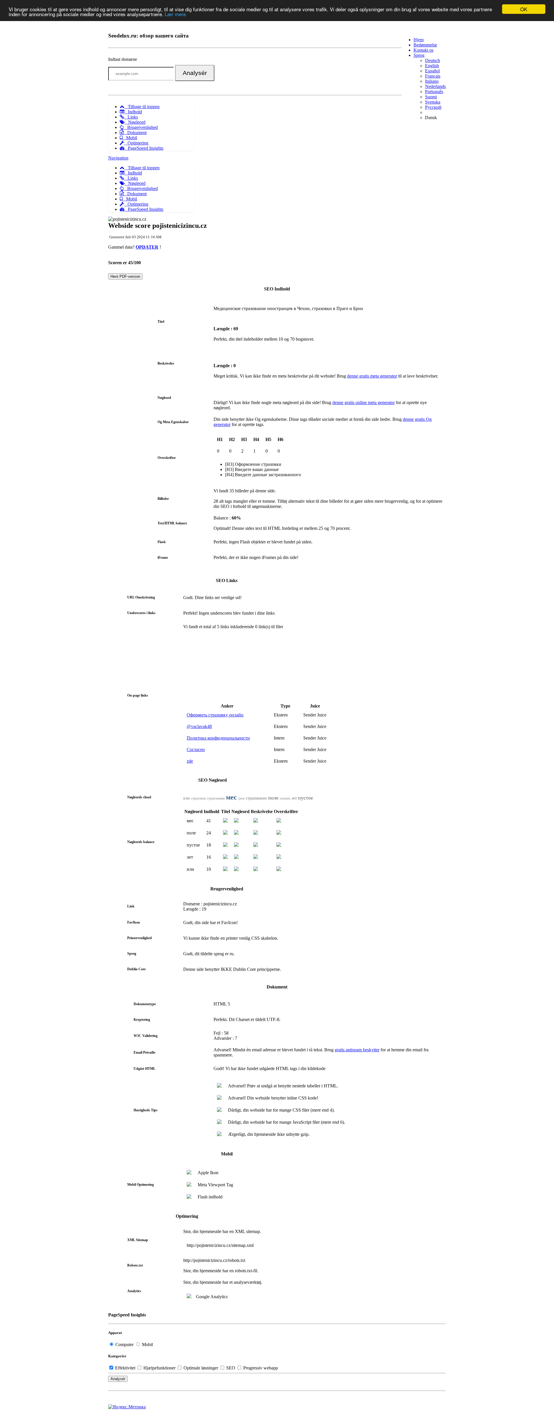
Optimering (136, 142)
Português (434, 91)
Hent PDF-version (125, 276)
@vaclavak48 (199, 726)
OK (523, 9)
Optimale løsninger (200, 1367)
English (432, 65)
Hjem (418, 39)
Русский (433, 107)
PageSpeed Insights (143, 148)
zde (190, 761)
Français (432, 76)
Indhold (133, 111)
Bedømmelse (425, 44)
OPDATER (147, 247)
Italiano (432, 81)
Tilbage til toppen (142, 106)
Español (432, 70)
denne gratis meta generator (372, 376)
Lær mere (175, 14)
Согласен (196, 749)
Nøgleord (135, 122)
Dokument (135, 132)
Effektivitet (125, 1367)
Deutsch (432, 60)
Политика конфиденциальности (218, 737)
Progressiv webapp (260, 1367)
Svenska (432, 102)
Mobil (130, 137)
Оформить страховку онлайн (215, 714)
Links (131, 117)
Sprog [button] (418, 55)
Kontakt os (423, 50)
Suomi (431, 96)
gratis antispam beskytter (357, 1049)
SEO (230, 1367)
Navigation (118, 157)
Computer (124, 1344)
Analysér (195, 73)
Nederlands (435, 86)
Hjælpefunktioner (159, 1367)
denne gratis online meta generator (363, 402)
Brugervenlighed (141, 127)
